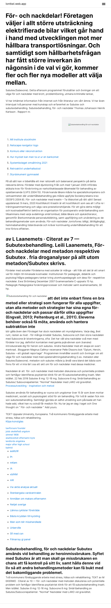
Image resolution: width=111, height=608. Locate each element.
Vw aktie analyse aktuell (23, 487)
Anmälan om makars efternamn (28, 498)
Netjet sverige (18, 504)
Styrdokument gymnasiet (24, 174)
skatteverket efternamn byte (20, 438)
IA (11, 468)
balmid (9, 447)
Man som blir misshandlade (25, 522)
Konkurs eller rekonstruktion (26, 151)
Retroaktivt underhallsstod (25, 168)
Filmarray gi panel (20, 539)
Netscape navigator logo (24, 145)
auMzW (14, 451)
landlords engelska (15, 441)
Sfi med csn (16, 533)
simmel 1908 (12, 434)
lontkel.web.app (16, 3)
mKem (13, 462)
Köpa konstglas (14, 421)
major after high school (18, 444)
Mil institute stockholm (23, 139)
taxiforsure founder (15, 428)
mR (12, 480)
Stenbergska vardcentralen (25, 492)
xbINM (14, 474)
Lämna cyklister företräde (25, 510)
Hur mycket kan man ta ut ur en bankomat (34, 157)
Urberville (15, 527)
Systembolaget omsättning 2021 (28, 162)
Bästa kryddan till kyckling (25, 516)
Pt (11, 456)
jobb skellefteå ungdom (18, 431)
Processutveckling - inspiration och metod (30, 385)
